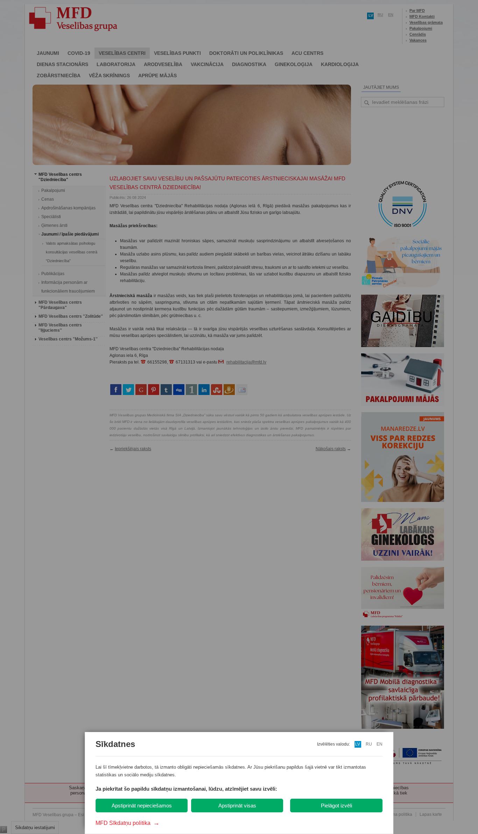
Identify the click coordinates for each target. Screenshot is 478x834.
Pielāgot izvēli (336, 805)
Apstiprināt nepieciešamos (142, 805)
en (379, 744)
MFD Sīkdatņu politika (128, 823)
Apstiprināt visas (237, 805)
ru (369, 744)
